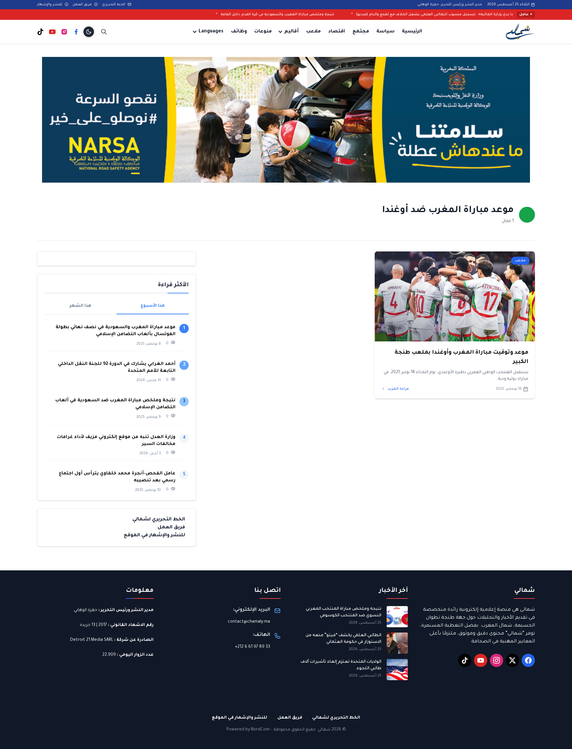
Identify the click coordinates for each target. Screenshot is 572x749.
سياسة (385, 31)
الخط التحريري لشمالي (158, 519)
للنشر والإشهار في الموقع (154, 535)
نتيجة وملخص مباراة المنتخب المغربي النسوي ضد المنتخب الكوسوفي (343, 612)
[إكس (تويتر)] (512, 660)
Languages (211, 31)
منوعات (263, 31)
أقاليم (291, 31)
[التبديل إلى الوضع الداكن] (88, 31)
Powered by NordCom (247, 729)
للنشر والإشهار (50, 5)
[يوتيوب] (52, 31)
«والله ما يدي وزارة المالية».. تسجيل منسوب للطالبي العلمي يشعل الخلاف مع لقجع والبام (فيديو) (485, 15)
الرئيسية (412, 31)
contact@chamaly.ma (249, 622)
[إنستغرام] (64, 31)
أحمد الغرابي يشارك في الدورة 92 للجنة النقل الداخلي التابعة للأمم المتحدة (116, 367)
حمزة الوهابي (85, 610)
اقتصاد (336, 31)
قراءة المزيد (398, 389)
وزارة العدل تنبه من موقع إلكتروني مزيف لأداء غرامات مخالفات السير (116, 441)
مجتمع (361, 31)
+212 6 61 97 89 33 (252, 647)
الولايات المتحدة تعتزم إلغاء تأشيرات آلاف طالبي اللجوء (341, 665)
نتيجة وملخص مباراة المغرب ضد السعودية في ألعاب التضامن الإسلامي (115, 404)
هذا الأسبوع (153, 306)
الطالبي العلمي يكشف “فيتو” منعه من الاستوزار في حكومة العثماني (343, 638)
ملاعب (313, 31)
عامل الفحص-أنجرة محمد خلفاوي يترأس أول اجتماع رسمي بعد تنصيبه (117, 477)
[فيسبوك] (76, 31)
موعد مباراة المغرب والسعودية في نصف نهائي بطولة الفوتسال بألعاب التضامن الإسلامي (115, 331)
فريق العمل (82, 5)
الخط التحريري (114, 5)
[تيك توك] (40, 31)
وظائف (239, 31)
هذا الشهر (80, 306)
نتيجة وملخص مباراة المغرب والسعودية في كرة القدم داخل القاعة (322, 15)
